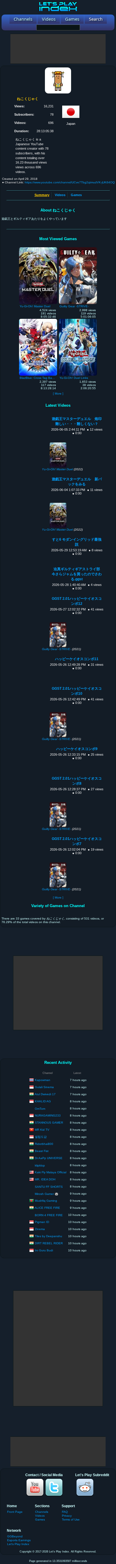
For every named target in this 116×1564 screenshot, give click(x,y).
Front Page (15, 1511)
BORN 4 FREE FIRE (49, 1215)
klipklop (40, 1165)
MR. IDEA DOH (45, 1179)
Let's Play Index (18, 1544)
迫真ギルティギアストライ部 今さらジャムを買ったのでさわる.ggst (78, 574)
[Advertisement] (58, 49)
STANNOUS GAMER (49, 1122)
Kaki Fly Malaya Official (50, 1172)
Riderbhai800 (44, 1143)
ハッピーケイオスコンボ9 (77, 749)
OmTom (40, 1108)
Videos (60, 195)
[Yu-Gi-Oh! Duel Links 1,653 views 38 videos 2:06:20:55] (78, 320)
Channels (41, 1511)
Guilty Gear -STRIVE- (56, 649)
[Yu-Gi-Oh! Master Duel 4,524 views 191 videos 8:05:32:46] (38, 249)
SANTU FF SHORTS (49, 1186)
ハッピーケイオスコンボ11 (76, 659)
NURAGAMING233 (48, 1115)
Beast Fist (41, 1150)
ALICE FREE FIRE (47, 1207)
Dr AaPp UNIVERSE (48, 1157)
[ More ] (58, 393)
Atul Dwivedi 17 (45, 1094)
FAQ (65, 1511)
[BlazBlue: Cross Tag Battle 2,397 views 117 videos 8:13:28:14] (38, 320)
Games (76, 195)
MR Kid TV (42, 1129)
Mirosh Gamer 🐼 (46, 1193)
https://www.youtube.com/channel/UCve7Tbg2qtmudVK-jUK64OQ (70, 182)
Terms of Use (71, 1519)
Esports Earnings (19, 1540)
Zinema (40, 1228)
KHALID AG (43, 1101)
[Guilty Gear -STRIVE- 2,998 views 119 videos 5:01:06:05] (78, 249)
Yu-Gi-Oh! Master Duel (57, 469)
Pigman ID (42, 1221)
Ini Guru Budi (44, 1250)
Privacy (67, 1515)
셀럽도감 (41, 1136)
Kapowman (42, 1079)
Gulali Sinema (44, 1086)
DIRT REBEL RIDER (49, 1243)
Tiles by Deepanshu (48, 1235)
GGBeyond (15, 1536)
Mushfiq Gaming (46, 1200)
